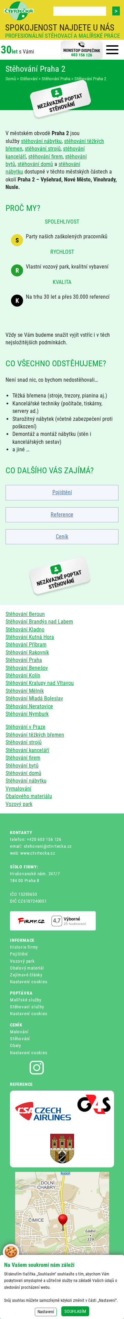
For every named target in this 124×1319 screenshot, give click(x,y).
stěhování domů (35, 164)
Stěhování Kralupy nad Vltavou (40, 683)
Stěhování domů (23, 773)
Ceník (62, 536)
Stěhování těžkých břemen (35, 735)
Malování (19, 1031)
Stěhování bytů (22, 765)
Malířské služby (25, 999)
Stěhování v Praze (25, 727)
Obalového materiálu (29, 796)
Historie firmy (24, 947)
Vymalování (18, 788)
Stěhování (20, 1038)
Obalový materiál (27, 968)
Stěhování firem (23, 757)
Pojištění (62, 492)
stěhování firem (45, 156)
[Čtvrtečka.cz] (18, 11)
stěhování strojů (43, 148)
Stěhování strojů (24, 742)
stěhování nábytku (41, 141)
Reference (62, 514)
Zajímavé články (26, 974)
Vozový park (19, 804)
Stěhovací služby (27, 1006)
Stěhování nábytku (26, 780)
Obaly (15, 1045)
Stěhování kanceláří (27, 750)
